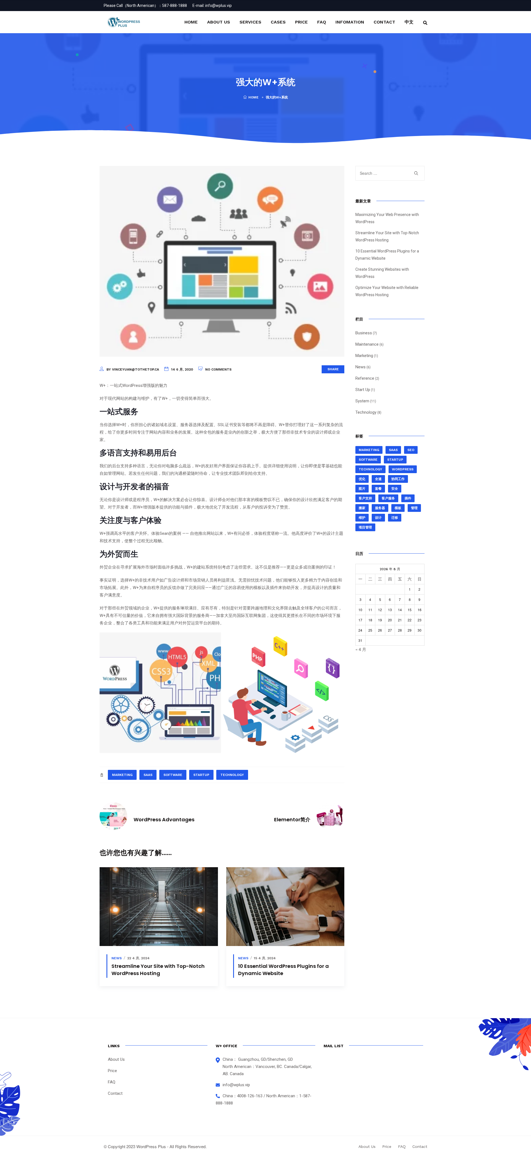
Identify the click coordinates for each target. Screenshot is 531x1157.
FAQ (321, 22)
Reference (364, 378)
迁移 (394, 518)
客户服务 (388, 498)
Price (301, 22)
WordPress (402, 469)
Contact (384, 22)
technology (232, 775)
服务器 (380, 508)
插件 (408, 498)
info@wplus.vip (218, 5)
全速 (378, 479)
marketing (122, 775)
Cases (278, 22)
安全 (394, 489)
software (172, 775)
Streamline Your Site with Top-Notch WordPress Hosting (158, 970)
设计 (378, 518)
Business (363, 332)
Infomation (349, 22)
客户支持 (365, 498)
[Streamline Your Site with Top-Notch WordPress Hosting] (159, 906)
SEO (410, 450)
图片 (362, 489)
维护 (362, 518)
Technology (365, 412)
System (362, 400)
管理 (414, 508)
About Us (218, 22)
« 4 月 (360, 649)
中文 (409, 22)
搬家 (362, 508)
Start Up (362, 389)
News (116, 958)
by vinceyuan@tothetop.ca (132, 369)
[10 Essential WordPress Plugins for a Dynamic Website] (285, 906)
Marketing (364, 355)
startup (201, 775)
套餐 (378, 489)
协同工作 (398, 479)
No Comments (218, 369)
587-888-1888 (174, 5)
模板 (398, 508)
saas (148, 775)
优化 (362, 479)
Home (191, 22)
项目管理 (365, 527)
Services (250, 22)
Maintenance (367, 344)
